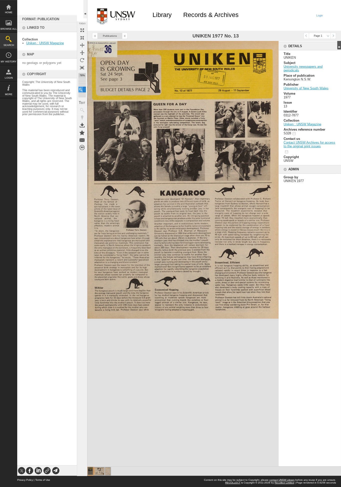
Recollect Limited (284, 482)
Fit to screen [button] (82, 37)
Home (8, 12)
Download (82, 125)
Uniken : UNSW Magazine (45, 43)
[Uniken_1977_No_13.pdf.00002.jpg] (99, 471)
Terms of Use (42, 480)
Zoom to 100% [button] (82, 67)
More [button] (8, 94)
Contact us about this (82, 140)
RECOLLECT (232, 482)
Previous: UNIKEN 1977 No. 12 (94, 36)
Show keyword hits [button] (82, 110)
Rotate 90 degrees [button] (82, 60)
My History (8, 61)
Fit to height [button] (82, 52)
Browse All (8, 28)
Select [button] (328, 36)
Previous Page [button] (306, 36)
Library (162, 14)
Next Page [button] (333, 36)
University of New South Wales (306, 88)
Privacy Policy (25, 480)
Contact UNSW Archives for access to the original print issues (309, 144)
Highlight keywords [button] (82, 117)
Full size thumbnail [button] (82, 30)
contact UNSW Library (282, 480)
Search (8, 45)
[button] (82, 89)
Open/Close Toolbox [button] (85, 9)
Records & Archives (211, 14)
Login (9, 77)
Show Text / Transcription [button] (82, 102)
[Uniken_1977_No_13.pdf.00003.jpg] (108, 471)
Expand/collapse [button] (339, 45)
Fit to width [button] (82, 45)
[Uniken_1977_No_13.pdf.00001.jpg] (90, 471)
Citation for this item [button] (82, 147)
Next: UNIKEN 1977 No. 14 (124, 36)
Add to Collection (82, 132)
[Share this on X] (21, 470)
